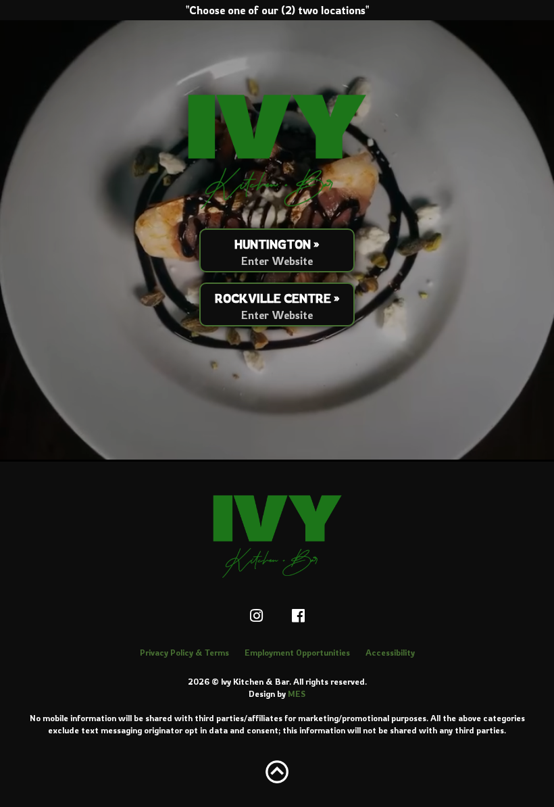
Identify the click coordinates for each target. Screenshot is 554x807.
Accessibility (390, 652)
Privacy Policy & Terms (184, 652)
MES (296, 694)
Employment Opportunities (297, 652)
